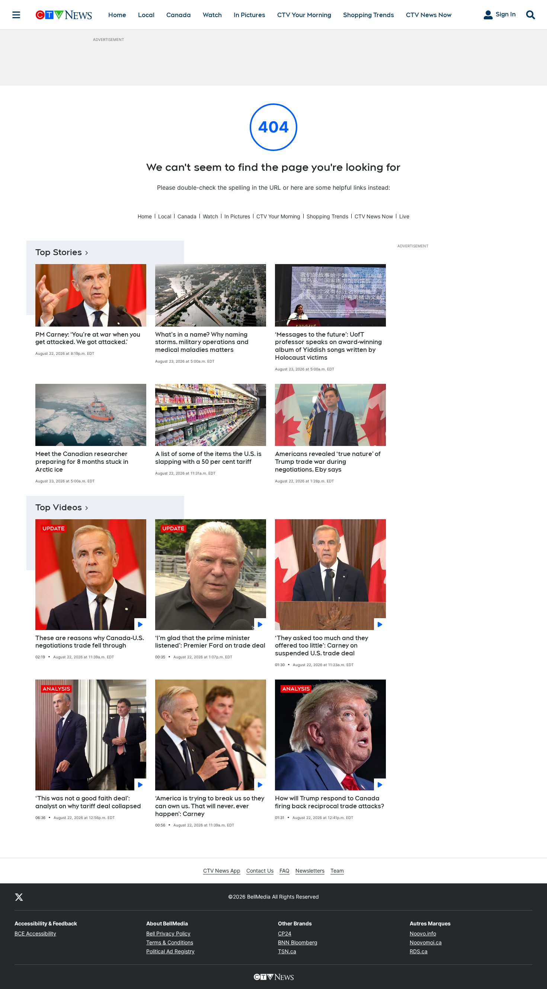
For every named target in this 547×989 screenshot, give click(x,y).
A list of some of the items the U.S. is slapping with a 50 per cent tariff (208, 457)
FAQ (284, 870)
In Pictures (249, 15)
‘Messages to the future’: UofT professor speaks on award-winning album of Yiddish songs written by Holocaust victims (328, 346)
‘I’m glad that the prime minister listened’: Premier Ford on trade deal (210, 642)
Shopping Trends (368, 15)
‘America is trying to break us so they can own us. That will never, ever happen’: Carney (209, 806)
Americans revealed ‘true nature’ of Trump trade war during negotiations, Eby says (328, 461)
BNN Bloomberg (297, 942)
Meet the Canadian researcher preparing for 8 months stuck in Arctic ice (81, 461)
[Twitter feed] (19, 896)
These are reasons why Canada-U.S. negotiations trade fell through (89, 642)
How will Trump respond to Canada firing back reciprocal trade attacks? (329, 802)
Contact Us (260, 870)
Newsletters (309, 870)
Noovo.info (423, 933)
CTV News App (221, 870)
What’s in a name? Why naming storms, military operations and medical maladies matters (202, 342)
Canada (178, 15)
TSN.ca (287, 951)
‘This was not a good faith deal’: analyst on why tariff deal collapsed (88, 802)
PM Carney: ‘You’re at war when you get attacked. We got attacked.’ (87, 338)
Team (337, 870)
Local (146, 15)
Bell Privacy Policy (168, 933)
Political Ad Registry (170, 951)
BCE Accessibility (35, 933)
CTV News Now (428, 15)
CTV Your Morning (304, 15)
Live (404, 216)
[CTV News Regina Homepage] (64, 14)
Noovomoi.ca (426, 942)
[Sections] (16, 14)
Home (117, 15)
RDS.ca (419, 951)
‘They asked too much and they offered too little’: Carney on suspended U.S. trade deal (321, 646)
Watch (212, 15)
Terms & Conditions (169, 942)
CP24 (284, 933)
